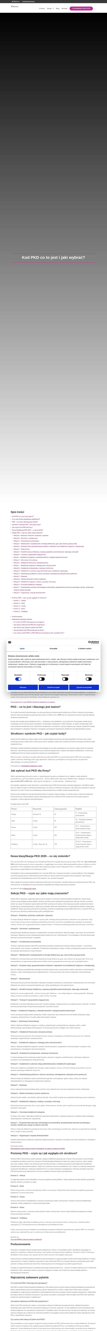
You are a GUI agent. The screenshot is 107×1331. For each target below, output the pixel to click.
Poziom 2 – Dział (19, 603)
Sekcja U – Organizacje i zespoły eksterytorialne (29, 592)
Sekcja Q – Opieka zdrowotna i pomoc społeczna (30, 579)
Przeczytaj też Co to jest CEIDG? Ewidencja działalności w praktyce (33, 702)
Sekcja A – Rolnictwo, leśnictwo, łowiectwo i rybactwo (31, 535)
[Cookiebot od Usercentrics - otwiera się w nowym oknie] (90, 642)
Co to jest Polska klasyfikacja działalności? (26, 519)
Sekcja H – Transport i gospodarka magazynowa (30, 554)
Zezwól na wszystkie (84, 687)
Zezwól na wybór (53, 687)
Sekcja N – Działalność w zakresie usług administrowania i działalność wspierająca (41, 571)
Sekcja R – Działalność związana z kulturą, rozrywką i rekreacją (34, 582)
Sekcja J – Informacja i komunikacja (25, 560)
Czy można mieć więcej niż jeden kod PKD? (28, 627)
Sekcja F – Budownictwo (22, 549)
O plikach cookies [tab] (84, 648)
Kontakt (64, 8)
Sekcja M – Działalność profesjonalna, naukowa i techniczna (33, 568)
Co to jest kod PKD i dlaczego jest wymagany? (29, 622)
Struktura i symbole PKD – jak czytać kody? (26, 524)
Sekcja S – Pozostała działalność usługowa (28, 584)
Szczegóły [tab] (53, 648)
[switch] (42, 679)
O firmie (42, 8)
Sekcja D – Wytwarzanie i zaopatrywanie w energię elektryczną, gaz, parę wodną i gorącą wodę (45, 543)
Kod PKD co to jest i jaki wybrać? (23, 516)
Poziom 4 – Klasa (19, 609)
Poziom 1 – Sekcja (20, 600)
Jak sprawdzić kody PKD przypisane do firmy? (29, 630)
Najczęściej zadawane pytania (22, 619)
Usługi (49, 8)
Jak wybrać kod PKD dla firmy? (22, 527)
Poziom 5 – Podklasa (20, 611)
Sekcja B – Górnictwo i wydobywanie (26, 538)
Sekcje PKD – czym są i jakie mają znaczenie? (27, 533)
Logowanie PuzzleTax (81, 8)
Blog (57, 8)
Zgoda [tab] (22, 648)
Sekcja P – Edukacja (20, 576)
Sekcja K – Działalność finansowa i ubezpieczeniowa (31, 563)
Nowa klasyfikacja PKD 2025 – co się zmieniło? (27, 530)
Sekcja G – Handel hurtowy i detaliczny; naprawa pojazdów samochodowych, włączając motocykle (46, 552)
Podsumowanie (17, 616)
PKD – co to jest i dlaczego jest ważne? (25, 522)
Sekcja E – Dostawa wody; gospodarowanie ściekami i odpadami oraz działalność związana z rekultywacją (49, 546)
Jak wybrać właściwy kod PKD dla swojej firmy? (29, 625)
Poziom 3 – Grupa (20, 606)
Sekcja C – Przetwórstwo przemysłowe (26, 541)
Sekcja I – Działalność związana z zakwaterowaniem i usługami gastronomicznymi (41, 557)
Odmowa (23, 687)
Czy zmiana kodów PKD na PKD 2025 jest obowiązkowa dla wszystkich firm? (39, 633)
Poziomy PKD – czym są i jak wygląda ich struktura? (29, 598)
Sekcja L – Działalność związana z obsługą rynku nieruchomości (35, 565)
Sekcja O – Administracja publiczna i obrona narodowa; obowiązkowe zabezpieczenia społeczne (45, 573)
